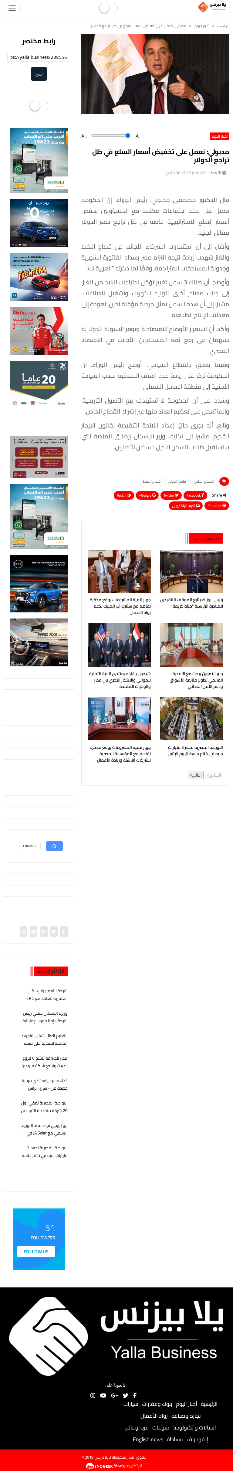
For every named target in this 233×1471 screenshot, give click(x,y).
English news (148, 1439)
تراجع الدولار (177, 481)
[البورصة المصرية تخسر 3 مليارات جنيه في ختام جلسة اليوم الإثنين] (191, 718)
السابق (215, 775)
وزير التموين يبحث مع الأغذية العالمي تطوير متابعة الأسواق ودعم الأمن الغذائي (196, 680)
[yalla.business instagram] (24, 931)
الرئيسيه (223, 26)
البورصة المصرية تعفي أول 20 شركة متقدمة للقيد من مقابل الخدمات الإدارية (44, 1110)
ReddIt (122, 495)
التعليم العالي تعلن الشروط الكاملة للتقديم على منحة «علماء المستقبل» (45, 1043)
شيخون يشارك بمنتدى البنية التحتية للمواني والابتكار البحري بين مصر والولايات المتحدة (120, 680)
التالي (197, 775)
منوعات (161, 1427)
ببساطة (175, 1439)
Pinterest (215, 505)
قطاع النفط (151, 481)
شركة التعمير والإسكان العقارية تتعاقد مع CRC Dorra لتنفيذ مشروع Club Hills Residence (46, 1002)
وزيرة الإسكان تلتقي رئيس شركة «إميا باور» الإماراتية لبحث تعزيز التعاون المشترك (45, 1020)
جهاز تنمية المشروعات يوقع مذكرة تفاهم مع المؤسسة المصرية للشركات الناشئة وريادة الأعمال (120, 753)
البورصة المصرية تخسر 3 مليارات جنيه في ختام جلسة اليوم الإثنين (195, 750)
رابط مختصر (39, 41)
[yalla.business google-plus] (44, 931)
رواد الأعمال (154, 1416)
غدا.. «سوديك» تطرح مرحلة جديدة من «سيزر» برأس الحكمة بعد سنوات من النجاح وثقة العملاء (45, 1092)
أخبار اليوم (201, 25)
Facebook (194, 495)
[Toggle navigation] (12, 8)
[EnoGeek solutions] (100, 1465)
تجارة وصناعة (186, 1416)
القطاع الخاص (204, 481)
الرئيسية (209, 1404)
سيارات (130, 1404)
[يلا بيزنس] (212, 7)
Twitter (169, 495)
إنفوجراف (197, 1439)
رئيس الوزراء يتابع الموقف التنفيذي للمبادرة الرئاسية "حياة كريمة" (191, 603)
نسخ (39, 74)
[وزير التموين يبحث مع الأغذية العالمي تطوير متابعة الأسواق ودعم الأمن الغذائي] (191, 644)
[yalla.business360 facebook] (63, 931)
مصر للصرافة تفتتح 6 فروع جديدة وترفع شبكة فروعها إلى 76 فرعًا (45, 1065)
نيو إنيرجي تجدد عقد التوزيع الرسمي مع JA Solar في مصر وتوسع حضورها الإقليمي (45, 1136)
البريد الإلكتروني (184, 505)
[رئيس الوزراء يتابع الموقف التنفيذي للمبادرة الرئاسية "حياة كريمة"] (191, 571)
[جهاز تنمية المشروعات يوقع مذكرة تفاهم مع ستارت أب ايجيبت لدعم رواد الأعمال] (119, 571)
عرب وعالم (137, 1427)
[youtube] (33, 931)
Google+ (145, 495)
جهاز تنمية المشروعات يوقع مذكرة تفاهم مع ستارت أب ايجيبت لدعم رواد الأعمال (120, 606)
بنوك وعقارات (157, 1404)
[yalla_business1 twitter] (53, 931)
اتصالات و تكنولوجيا (194, 1427)
